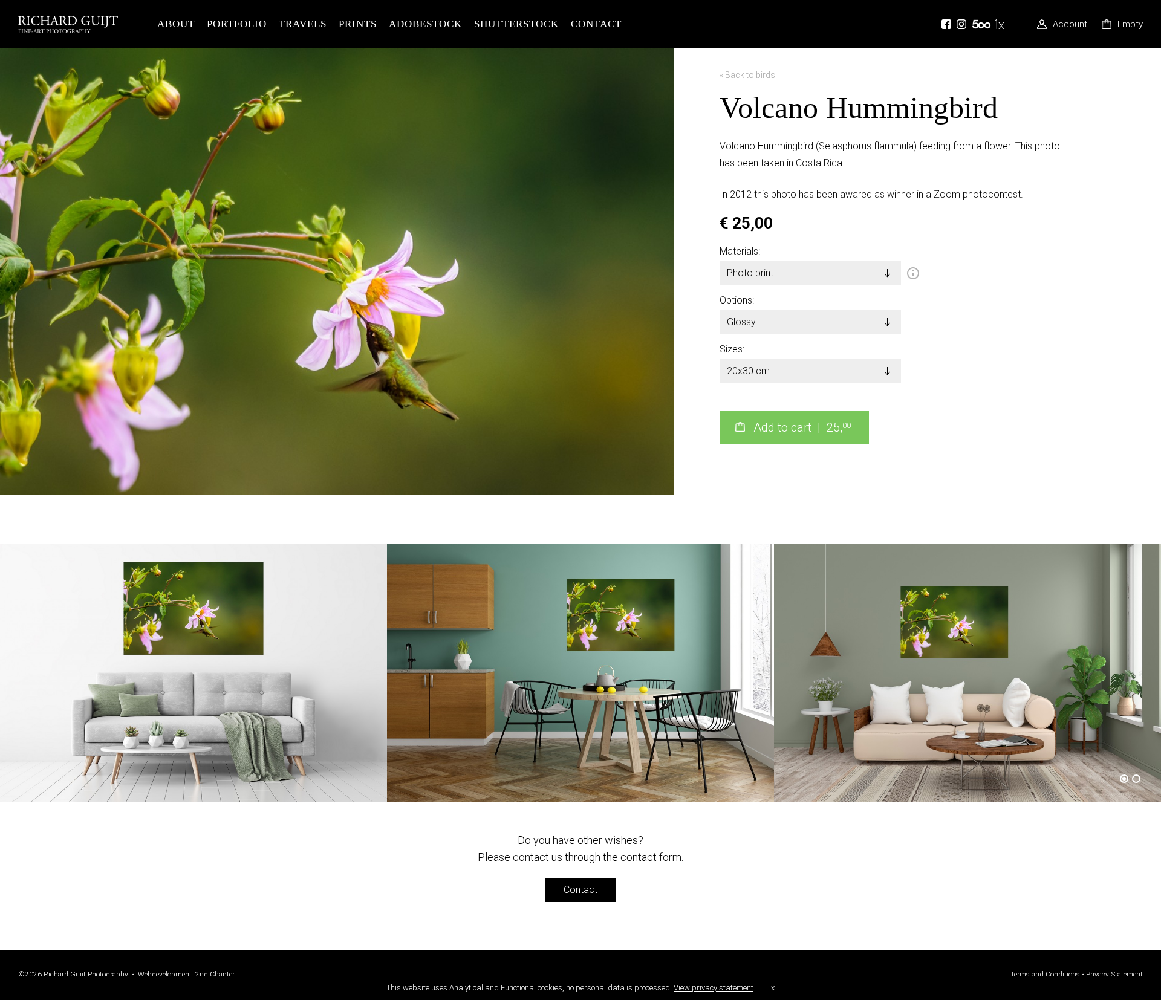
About (176, 24)
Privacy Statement (1114, 974)
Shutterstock (516, 24)
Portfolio (237, 24)
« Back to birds (747, 75)
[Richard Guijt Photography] (84, 24)
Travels (303, 24)
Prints (358, 24)
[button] (1126, 779)
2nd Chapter (215, 974)
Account (1070, 24)
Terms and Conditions (1045, 974)
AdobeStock (425, 24)
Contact (596, 24)
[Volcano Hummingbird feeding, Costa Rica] (337, 56)
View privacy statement (713, 987)
